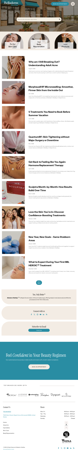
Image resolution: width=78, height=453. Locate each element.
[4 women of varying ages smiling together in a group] (13, 217)
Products (65, 46)
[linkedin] (43, 314)
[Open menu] (73, 4)
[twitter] (34, 314)
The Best (12, 44)
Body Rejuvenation (39, 45)
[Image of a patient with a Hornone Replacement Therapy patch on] (13, 167)
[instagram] (37, 314)
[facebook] (31, 314)
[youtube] (40, 314)
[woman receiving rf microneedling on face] (13, 92)
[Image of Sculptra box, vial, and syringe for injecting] (13, 192)
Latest (65, 44)
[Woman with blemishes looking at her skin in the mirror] (13, 67)
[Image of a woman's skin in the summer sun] (13, 117)
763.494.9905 (7, 411)
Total (39, 42)
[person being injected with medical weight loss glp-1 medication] (13, 242)
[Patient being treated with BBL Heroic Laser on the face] (13, 267)
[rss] (46, 314)
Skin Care (12, 46)
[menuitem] (18, 422)
